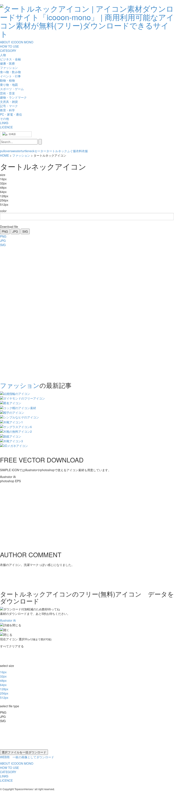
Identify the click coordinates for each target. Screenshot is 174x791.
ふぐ (70, 151)
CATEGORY (8, 50)
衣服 (85, 151)
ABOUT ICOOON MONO (16, 42)
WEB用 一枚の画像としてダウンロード (27, 757)
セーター (40, 151)
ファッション (21, 155)
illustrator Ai (8, 620)
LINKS (4, 123)
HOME (4, 155)
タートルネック (56, 151)
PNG (5, 231)
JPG (15, 231)
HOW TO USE (9, 46)
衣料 (79, 151)
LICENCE (6, 127)
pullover (5, 151)
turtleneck (27, 151)
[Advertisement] (17, 313)
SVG (25, 231)
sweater (16, 151)
